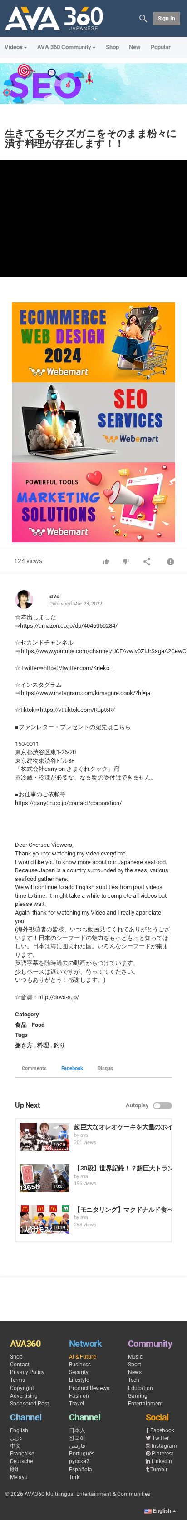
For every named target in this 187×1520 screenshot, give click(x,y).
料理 (43, 1045)
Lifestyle (79, 1380)
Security (79, 1372)
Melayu (19, 1477)
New (135, 47)
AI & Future (82, 1357)
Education (140, 1388)
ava (54, 596)
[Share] (147, 562)
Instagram (164, 1446)
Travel (76, 1403)
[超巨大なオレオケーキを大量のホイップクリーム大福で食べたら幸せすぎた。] (44, 1137)
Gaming (138, 1396)
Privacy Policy (27, 1372)
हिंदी (14, 1469)
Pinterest (162, 1453)
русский (79, 1461)
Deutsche (21, 1461)
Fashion (79, 1396)
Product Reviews (89, 1388)
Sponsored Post (29, 1403)
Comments (34, 1068)
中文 (15, 1446)
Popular (161, 47)
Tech (133, 1380)
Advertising (24, 1396)
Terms (17, 1380)
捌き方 (24, 1045)
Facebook (72, 1068)
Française (22, 1453)
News (135, 1372)
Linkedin (162, 1461)
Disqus (105, 1068)
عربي (16, 1438)
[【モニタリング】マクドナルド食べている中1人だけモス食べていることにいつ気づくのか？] (44, 1219)
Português (81, 1453)
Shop (112, 47)
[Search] (143, 18)
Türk (74, 1477)
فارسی (77, 1446)
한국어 (77, 1438)
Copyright (22, 1388)
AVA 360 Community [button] (64, 47)
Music (135, 1357)
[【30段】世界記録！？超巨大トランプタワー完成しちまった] (44, 1178)
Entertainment (145, 1403)
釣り (59, 1045)
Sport (134, 1364)
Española (80, 1469)
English (19, 1430)
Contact (20, 1364)
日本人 (77, 1430)
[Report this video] (170, 562)
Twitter (160, 1438)
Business (80, 1364)
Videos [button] (14, 47)
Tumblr (158, 1469)
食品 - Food (29, 1024)
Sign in (166, 18)
